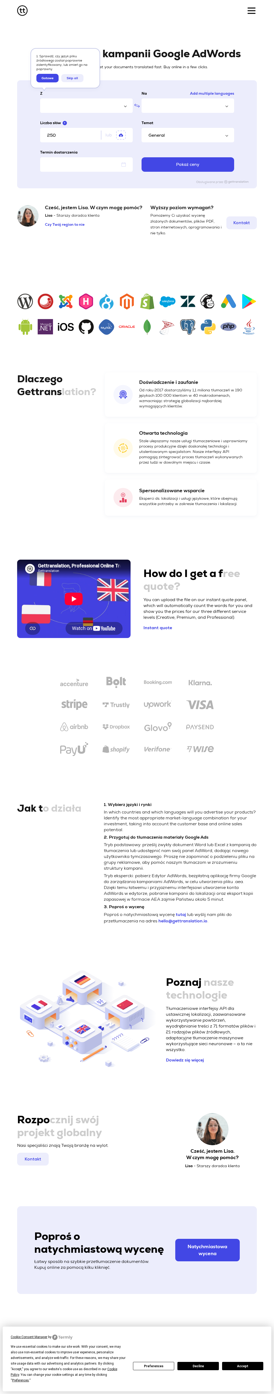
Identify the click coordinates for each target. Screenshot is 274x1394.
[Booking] (157, 683)
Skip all (72, 78)
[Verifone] (157, 750)
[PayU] (74, 750)
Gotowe (47, 78)
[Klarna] (199, 683)
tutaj (181, 914)
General (157, 135)
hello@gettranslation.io (182, 921)
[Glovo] (157, 728)
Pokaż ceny (187, 164)
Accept (242, 1366)
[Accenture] (74, 683)
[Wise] (199, 750)
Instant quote (157, 628)
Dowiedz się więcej (185, 1060)
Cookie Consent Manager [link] (29, 1337)
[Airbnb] (74, 727)
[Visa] (199, 706)
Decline (198, 1366)
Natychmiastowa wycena (207, 1249)
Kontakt (241, 223)
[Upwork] (157, 705)
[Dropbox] (116, 728)
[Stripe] (74, 705)
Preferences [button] (20, 1380)
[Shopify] (116, 750)
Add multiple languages (212, 93)
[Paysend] (199, 728)
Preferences (153, 1366)
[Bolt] (116, 683)
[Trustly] (116, 706)
